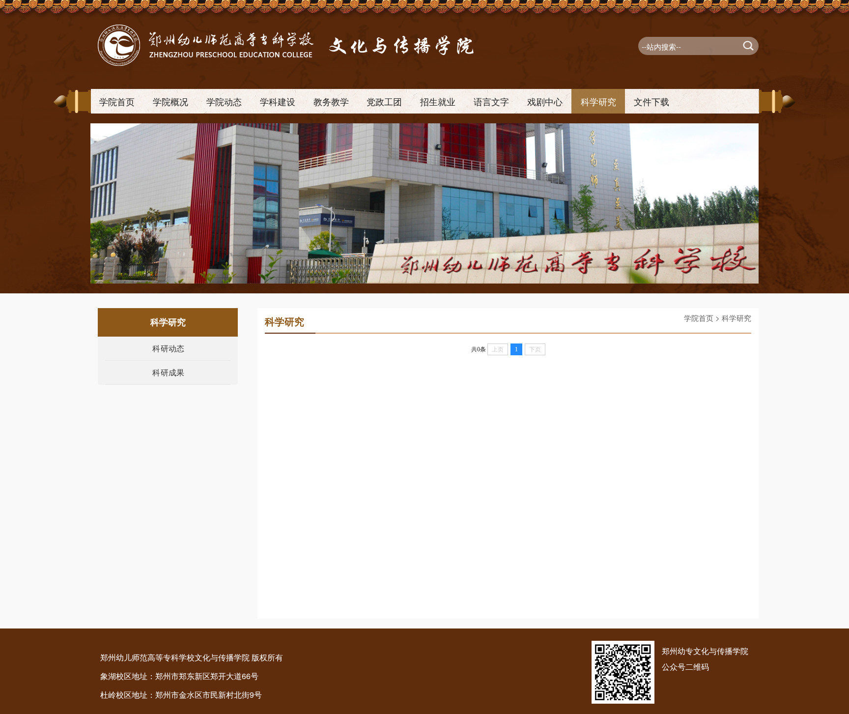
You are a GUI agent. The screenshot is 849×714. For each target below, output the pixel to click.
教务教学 (331, 101)
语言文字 (491, 101)
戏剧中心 (545, 101)
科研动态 (168, 348)
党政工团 (384, 101)
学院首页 (117, 101)
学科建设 (277, 101)
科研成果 (168, 372)
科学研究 (598, 101)
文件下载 (651, 101)
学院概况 (170, 101)
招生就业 (437, 101)
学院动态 (224, 101)
